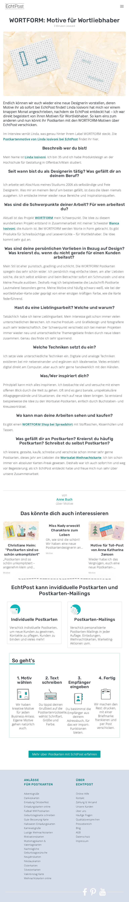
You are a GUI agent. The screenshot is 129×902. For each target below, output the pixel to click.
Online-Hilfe (82, 793)
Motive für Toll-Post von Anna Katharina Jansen (107, 549)
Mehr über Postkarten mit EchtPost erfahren (64, 754)
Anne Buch (64, 499)
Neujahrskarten (32, 856)
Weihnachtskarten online (37, 878)
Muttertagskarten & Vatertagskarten (35, 842)
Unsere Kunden (84, 806)
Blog (78, 828)
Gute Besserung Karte (36, 819)
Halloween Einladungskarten (39, 823)
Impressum (82, 841)
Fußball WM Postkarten (37, 811)
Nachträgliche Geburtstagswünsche (35, 850)
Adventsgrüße (31, 793)
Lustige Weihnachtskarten (38, 832)
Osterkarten (30, 865)
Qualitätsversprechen (88, 819)
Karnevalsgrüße (32, 828)
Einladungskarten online (37, 806)
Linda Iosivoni (35, 157)
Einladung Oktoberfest (36, 802)
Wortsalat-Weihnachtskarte (80, 458)
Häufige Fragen (84, 815)
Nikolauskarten (32, 861)
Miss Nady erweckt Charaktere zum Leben (64, 530)
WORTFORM (44, 218)
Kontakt (80, 798)
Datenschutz (83, 836)
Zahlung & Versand (86, 802)
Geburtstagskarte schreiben (39, 815)
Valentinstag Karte (34, 874)
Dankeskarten (31, 798)
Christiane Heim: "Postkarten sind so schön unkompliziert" (22, 549)
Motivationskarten (34, 836)
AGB (78, 832)
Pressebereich (84, 823)
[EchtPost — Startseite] (14, 6)
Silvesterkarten (32, 869)
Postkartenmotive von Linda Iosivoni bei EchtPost (40, 139)
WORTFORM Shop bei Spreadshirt (47, 424)
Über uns (81, 811)
